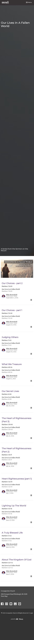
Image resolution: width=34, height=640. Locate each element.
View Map (4, 596)
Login (31, 613)
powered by (16, 620)
